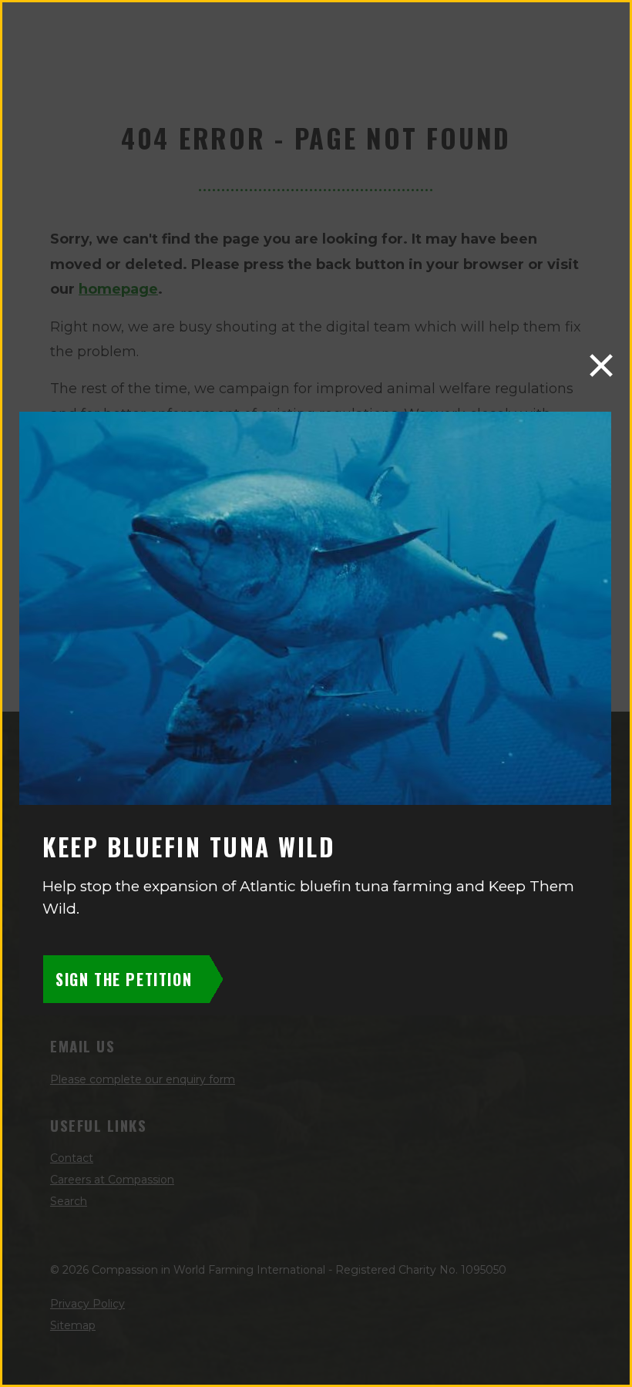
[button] (601, 365)
